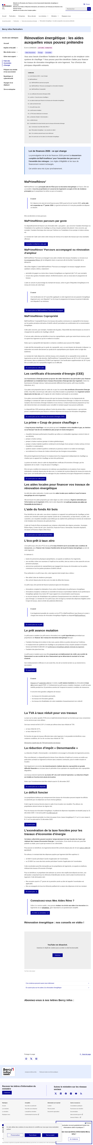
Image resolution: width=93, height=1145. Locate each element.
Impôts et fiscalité (10, 48)
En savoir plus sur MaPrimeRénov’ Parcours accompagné (44, 310)
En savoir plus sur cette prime (35, 478)
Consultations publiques (76, 1105)
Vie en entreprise (9, 89)
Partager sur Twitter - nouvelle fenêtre (31, 1059)
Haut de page (86, 1054)
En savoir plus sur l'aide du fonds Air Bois (39, 535)
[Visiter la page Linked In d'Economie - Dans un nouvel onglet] (61, 1093)
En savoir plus (30, 670)
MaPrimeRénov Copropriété (39, 89)
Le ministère (5, 1111)
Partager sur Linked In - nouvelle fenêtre (36, 1059)
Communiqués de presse (31, 1114)
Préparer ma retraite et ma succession (10, 71)
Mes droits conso (10, 52)
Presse (88, 4)
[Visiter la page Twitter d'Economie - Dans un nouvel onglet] (55, 1093)
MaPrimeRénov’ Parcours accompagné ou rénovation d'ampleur (47, 86)
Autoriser (57, 955)
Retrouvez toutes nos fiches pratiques (49, 1072)
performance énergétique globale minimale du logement (66, 647)
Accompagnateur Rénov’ (32, 260)
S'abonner (7, 1092)
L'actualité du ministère (30, 1111)
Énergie (40, 52)
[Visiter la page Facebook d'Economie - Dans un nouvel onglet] (66, 1093)
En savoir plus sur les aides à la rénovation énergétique (45, 136)
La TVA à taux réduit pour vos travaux (38, 113)
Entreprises (21, 16)
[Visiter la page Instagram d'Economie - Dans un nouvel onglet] (71, 1093)
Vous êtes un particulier (30, 1105)
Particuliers (12, 16)
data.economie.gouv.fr (75, 1114)
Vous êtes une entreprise (31, 1108)
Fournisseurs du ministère (76, 1108)
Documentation (74, 1111)
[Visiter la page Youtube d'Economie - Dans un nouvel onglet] (76, 1093)
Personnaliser (15, 1135)
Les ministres (42, 16)
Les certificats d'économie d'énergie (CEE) (39, 94)
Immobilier (48, 52)
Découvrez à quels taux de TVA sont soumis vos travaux (42, 743)
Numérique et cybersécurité (8, 77)
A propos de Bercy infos (31, 1072)
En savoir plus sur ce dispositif (35, 786)
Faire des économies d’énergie (29, 21)
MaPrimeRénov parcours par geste (40, 82)
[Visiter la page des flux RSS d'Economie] (81, 1093)
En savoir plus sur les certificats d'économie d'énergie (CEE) (45, 416)
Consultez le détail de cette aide (36, 244)
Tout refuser (33, 1135)
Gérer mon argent (10, 56)
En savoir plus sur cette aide (35, 368)
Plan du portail (51, 1108)
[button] (88, 1123)
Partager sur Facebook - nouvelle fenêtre (26, 1059)
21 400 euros (51, 813)
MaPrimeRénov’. (80, 615)
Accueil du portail (6, 21)
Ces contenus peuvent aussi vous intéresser (42, 133)
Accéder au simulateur (39, 913)
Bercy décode (32, 16)
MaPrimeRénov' (33, 79)
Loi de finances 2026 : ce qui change (38, 76)
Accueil (4, 16)
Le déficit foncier (33, 120)
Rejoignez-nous (66, 16)
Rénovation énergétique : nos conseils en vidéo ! (44, 130)
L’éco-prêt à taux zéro (34, 107)
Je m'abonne (74, 1139)
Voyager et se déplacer (8, 84)
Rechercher (89, 9)
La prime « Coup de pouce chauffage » (39, 97)
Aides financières (30, 52)
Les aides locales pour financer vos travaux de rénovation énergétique (46, 100)
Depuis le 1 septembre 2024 (40, 683)
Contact (49, 1105)
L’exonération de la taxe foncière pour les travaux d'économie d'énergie (47, 123)
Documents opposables (53, 1111)
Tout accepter (50, 1135)
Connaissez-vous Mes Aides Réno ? (41, 126)
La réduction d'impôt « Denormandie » (38, 117)
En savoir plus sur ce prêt (34, 624)
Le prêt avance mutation (35, 110)
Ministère (54, 16)
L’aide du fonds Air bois (35, 103)
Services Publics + (74, 1117)
